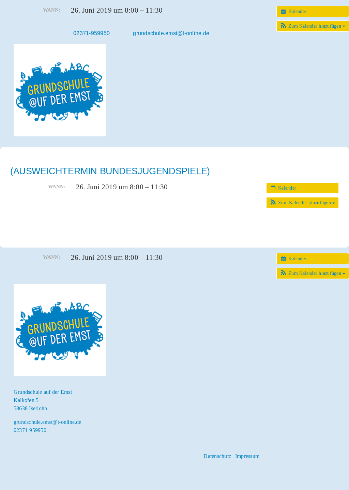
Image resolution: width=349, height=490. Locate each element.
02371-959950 (30, 430)
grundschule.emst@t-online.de (47, 422)
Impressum (247, 456)
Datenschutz (217, 456)
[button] (313, 26)
